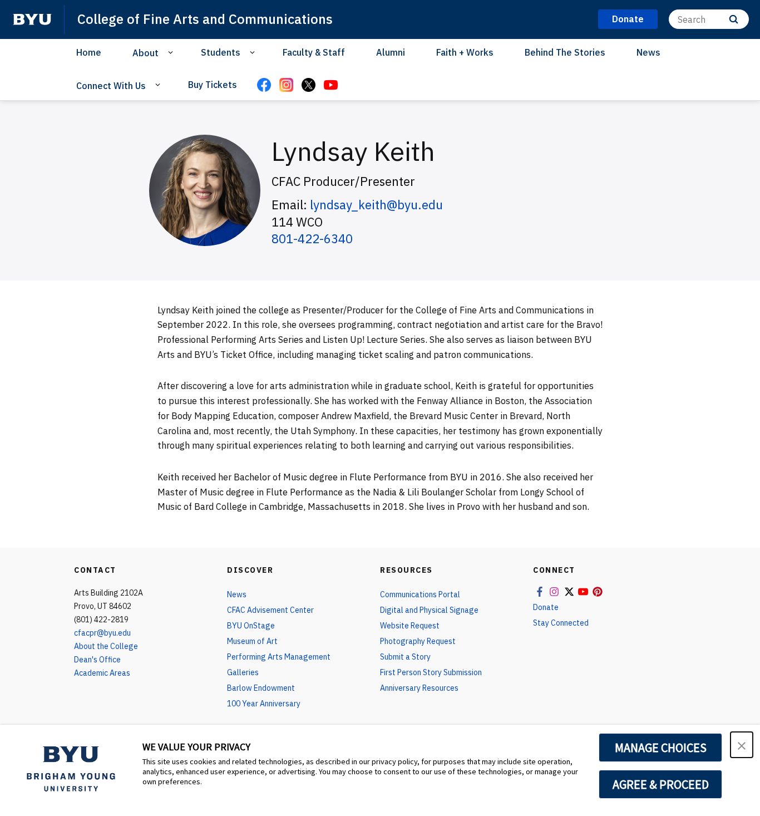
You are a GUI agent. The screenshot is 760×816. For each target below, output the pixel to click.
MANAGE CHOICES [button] (661, 747)
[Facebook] (264, 86)
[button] (742, 745)
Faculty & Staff (314, 52)
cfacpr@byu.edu (102, 633)
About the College (106, 646)
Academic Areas (102, 673)
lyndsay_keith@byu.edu (376, 204)
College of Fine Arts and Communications (205, 19)
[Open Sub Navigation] (172, 52)
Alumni (390, 52)
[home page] (32, 19)
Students (220, 52)
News (648, 52)
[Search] (733, 19)
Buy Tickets (212, 84)
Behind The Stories (565, 52)
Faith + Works (464, 52)
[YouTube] (330, 86)
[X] (308, 86)
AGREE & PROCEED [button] (661, 784)
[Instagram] (286, 86)
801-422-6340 (312, 238)
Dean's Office (97, 660)
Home (88, 52)
